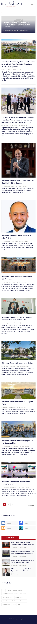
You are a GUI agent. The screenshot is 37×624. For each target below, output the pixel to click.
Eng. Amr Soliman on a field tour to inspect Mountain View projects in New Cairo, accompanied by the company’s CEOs (18, 120)
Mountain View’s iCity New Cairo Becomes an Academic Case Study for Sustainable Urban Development (18, 64)
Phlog (14, 604)
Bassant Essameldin (24, 30)
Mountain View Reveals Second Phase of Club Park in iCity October (17, 182)
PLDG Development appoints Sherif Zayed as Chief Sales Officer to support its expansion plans (22, 571)
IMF (3, 590)
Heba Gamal (24, 125)
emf (19, 604)
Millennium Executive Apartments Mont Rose (14, 600)
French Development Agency (9, 593)
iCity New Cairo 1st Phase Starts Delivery (18, 363)
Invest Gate (25, 186)
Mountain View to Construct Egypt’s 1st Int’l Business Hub (17, 442)
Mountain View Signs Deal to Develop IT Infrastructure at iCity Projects (17, 319)
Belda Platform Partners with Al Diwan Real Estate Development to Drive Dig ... (16, 25)
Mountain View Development (14, 590)
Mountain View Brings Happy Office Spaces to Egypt (15, 483)
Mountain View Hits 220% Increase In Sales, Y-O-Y (16, 237)
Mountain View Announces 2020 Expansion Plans (18, 403)
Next (13, 504)
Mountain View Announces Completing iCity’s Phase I (16, 278)
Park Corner (23, 593)
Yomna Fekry (23, 69)
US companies (6, 604)
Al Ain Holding (19, 597)
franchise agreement (7, 597)
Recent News (10, 537)
